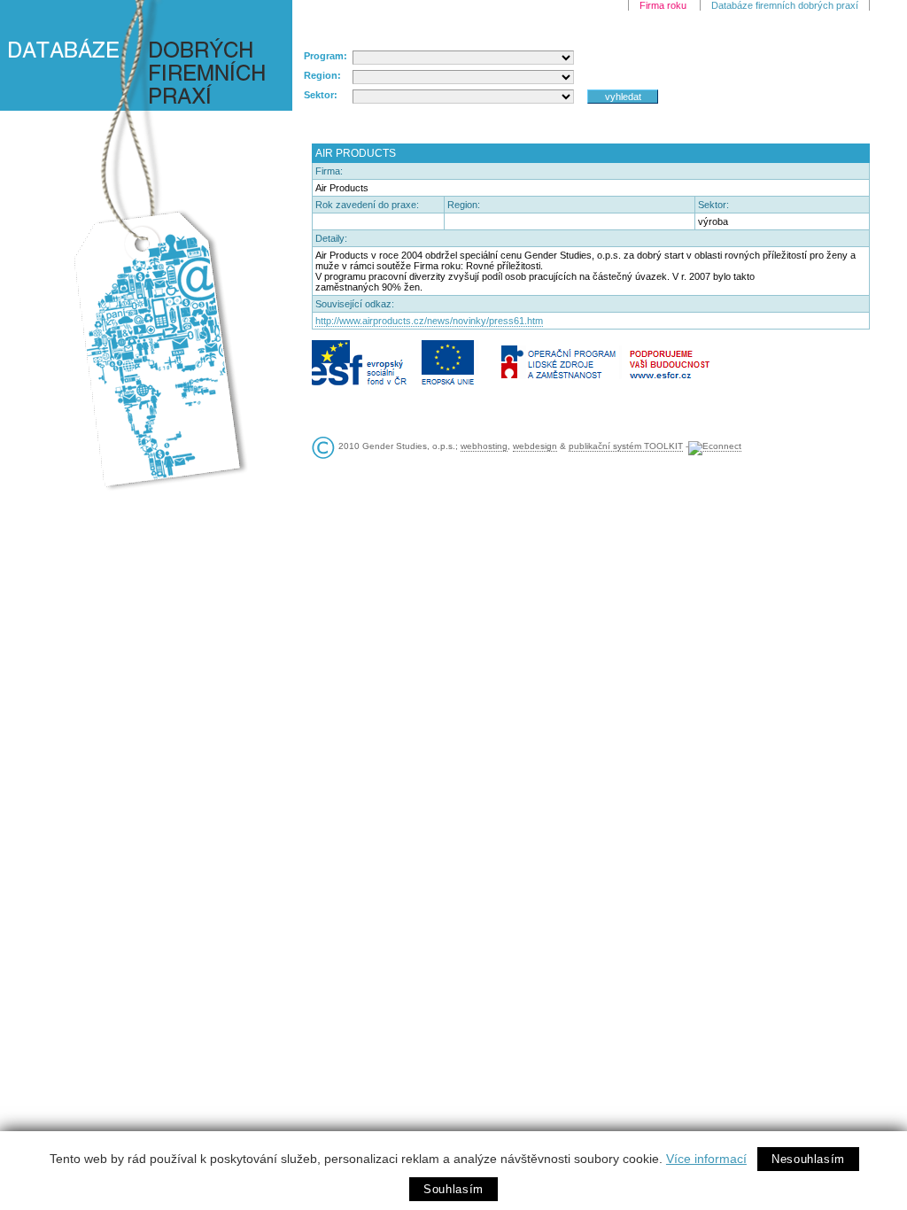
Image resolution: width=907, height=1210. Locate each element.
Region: (322, 75)
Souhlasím (453, 1189)
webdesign (535, 446)
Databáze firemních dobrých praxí (784, 5)
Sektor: (320, 94)
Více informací (706, 1159)
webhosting (484, 446)
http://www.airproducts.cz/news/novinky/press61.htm (429, 320)
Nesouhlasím (808, 1159)
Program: (325, 55)
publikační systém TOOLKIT (626, 446)
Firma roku (663, 5)
